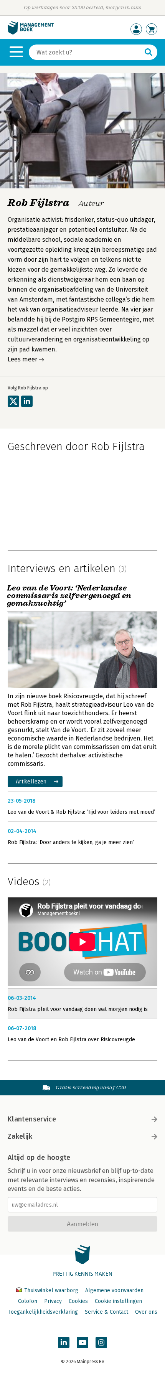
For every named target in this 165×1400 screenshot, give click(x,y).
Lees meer (22, 359)
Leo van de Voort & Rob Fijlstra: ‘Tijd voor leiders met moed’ (81, 812)
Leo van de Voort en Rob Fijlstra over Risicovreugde (71, 1039)
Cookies (78, 1301)
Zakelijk (20, 1136)
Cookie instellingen (118, 1301)
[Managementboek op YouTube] (82, 1342)
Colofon (27, 1301)
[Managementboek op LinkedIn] (63, 1342)
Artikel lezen (31, 781)
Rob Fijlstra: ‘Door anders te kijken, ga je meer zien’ (71, 842)
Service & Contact (106, 1312)
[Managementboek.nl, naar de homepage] (31, 33)
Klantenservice (32, 1119)
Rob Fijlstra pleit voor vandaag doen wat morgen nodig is (78, 1009)
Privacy (53, 1301)
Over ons (146, 1312)
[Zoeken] (148, 52)
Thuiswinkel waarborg (51, 1290)
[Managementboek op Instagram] (101, 1342)
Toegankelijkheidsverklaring (43, 1312)
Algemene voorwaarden (114, 1290)
